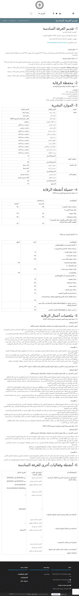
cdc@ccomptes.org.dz (64, 585)
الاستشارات (24, 577)
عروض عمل (24, 581)
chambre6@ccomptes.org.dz (57, 42)
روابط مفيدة (46, 574)
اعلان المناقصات (23, 574)
